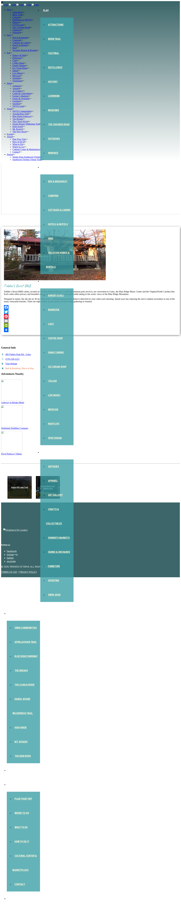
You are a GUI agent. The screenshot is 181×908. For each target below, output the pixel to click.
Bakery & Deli (56, 295)
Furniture (54, 566)
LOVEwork (54, 95)
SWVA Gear (54, 594)
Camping (53, 195)
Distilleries (55, 67)
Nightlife (53, 423)
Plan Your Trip (23, 798)
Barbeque (53, 309)
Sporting (53, 580)
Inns (50, 238)
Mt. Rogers (21, 741)
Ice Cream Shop (57, 366)
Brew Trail (54, 38)
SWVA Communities (26, 627)
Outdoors (54, 138)
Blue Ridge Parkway (26, 656)
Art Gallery (55, 494)
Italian (52, 380)
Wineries (53, 152)
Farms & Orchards (59, 551)
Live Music (54, 395)
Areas (13, 613)
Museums (53, 110)
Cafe (51, 323)
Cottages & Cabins (59, 209)
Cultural (53, 53)
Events (14, 770)
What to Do (21, 827)
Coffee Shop (55, 338)
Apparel (53, 480)
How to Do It (22, 841)
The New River (23, 755)
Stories (14, 898)
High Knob (20, 727)
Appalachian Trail (26, 641)
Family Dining (56, 352)
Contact (20, 884)
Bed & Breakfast (57, 181)
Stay (46, 167)
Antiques (53, 466)
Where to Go (22, 812)
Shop (46, 452)
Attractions (55, 24)
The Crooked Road (59, 124)
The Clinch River (24, 684)
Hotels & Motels (58, 224)
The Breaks (21, 670)
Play (46, 10)
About (13, 784)
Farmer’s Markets (59, 537)
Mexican (53, 409)
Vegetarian (55, 437)
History (53, 81)
